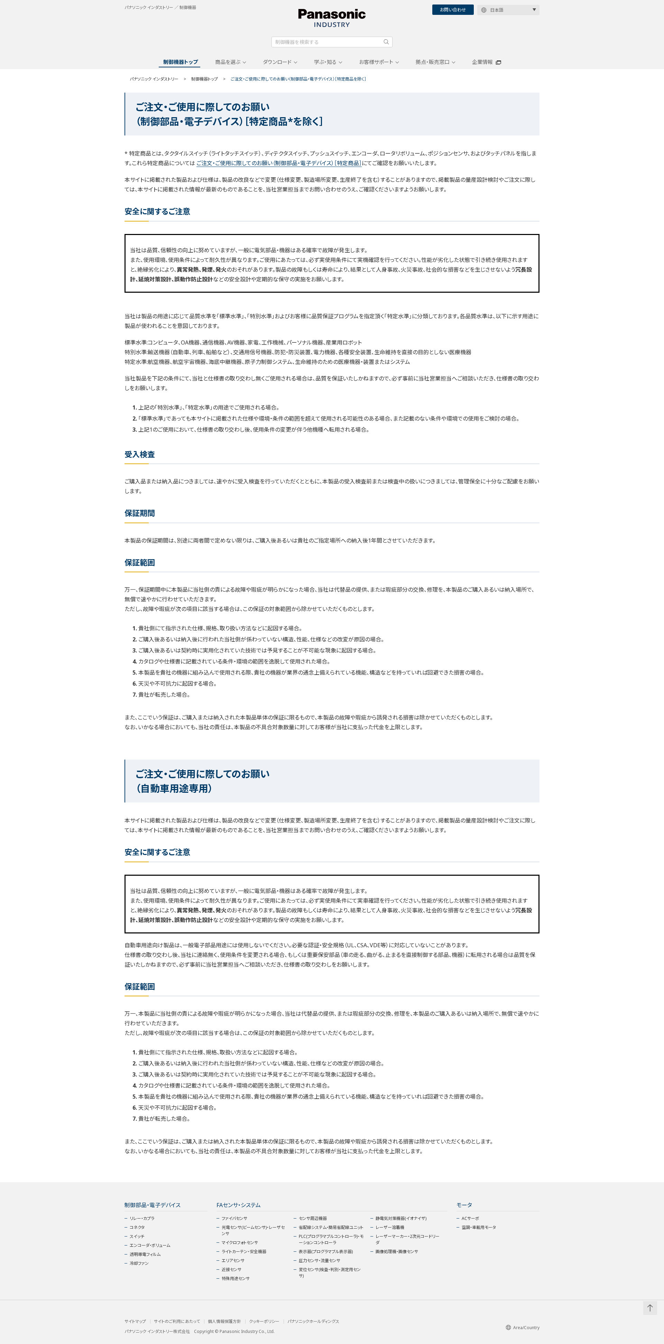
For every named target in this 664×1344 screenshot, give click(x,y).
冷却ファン (139, 1263)
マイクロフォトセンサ (240, 1243)
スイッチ (137, 1236)
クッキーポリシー (264, 1321)
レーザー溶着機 (390, 1227)
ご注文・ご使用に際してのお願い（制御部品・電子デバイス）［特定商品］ (279, 163)
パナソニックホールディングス (313, 1321)
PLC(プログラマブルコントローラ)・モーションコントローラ (331, 1239)
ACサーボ (470, 1218)
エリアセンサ (233, 1260)
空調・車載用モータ (479, 1227)
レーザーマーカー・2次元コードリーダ (408, 1239)
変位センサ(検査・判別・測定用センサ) (330, 1273)
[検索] (386, 42)
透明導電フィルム (145, 1254)
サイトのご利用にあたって (177, 1321)
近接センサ (231, 1269)
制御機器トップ (180, 61)
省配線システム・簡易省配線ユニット (331, 1227)
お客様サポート (376, 61)
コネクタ (137, 1227)
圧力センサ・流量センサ (319, 1260)
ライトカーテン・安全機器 (244, 1251)
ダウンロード (277, 61)
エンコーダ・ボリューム (150, 1245)
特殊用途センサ (236, 1278)
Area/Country (526, 1328)
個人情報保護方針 (224, 1321)
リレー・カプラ (142, 1218)
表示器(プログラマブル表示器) (326, 1251)
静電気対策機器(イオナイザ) (401, 1218)
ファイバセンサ (234, 1218)
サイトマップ (135, 1321)
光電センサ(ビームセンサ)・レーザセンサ (253, 1230)
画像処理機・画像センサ (397, 1251)
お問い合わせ (453, 10)
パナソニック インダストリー (154, 79)
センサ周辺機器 (313, 1218)
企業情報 (482, 61)
